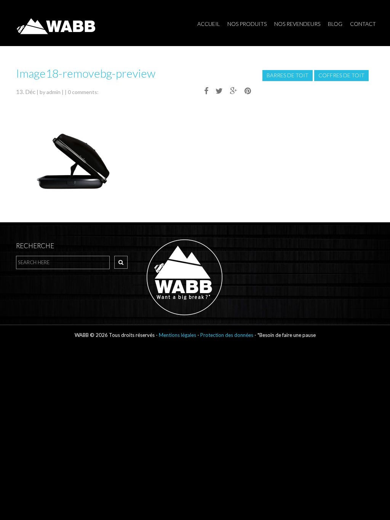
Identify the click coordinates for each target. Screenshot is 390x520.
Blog (335, 24)
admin (53, 92)
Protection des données (227, 335)
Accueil (208, 24)
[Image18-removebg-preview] (203, 90)
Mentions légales (177, 335)
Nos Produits (247, 24)
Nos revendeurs (297, 24)
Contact (363, 24)
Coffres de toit (341, 75)
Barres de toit (287, 75)
